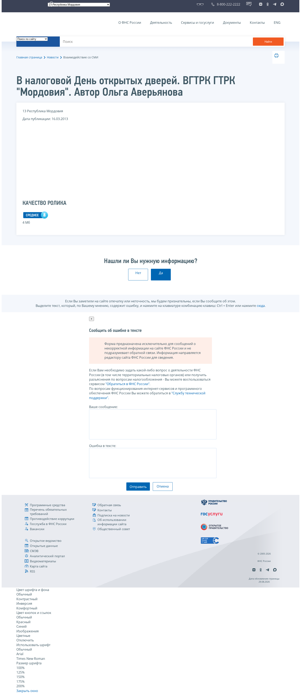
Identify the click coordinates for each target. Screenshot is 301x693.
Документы (232, 22)
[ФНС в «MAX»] (281, 4)
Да (161, 273)
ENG (277, 22)
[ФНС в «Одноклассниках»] (268, 4)
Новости (53, 57)
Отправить (138, 486)
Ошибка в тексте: (102, 445)
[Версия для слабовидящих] (201, 4)
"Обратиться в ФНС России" (127, 384)
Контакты (257, 22)
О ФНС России (129, 22)
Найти (268, 41)
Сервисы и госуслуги (197, 22)
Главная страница (29, 57)
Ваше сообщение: (103, 407)
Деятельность (161, 22)
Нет (138, 273)
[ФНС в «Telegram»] (275, 4)
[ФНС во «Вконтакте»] (261, 4)
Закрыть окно (27, 690)
